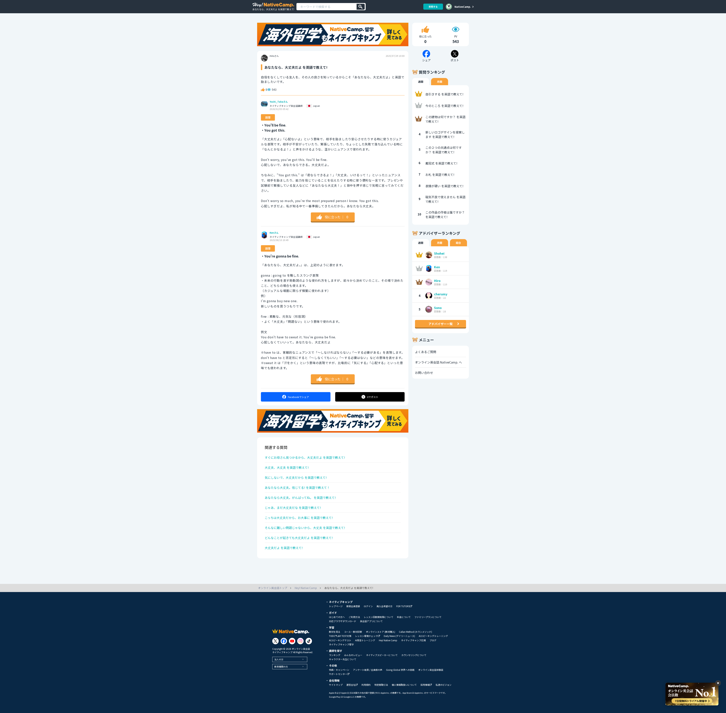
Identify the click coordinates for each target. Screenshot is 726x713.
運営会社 (350, 685)
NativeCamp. (463, 6)
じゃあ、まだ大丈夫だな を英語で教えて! (293, 507)
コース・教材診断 (353, 632)
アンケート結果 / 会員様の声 (367, 670)
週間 (420, 81)
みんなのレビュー (353, 655)
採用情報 (425, 685)
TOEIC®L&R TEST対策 (340, 636)
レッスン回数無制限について (378, 617)
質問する (433, 6)
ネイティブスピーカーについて (382, 655)
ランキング (334, 655)
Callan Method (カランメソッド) (415, 632)
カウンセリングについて (413, 655)
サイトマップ (336, 685)
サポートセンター (338, 674)
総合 (458, 243)
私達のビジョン (443, 685)
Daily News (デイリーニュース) (399, 636)
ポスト (372, 397)
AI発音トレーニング (365, 640)
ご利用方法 (354, 617)
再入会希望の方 (384, 606)
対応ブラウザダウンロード (342, 621)
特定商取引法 (381, 685)
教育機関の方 (281, 666)
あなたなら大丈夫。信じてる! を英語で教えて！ (297, 487)
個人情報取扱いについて (404, 685)
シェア (298, 397)
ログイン (368, 606)
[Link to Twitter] (275, 641)
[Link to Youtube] (292, 641)
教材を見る (334, 632)
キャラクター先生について (342, 659)
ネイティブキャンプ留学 (341, 644)
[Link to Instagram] (300, 641)
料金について (404, 617)
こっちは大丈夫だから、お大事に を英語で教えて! (299, 517)
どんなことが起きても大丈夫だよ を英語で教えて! (299, 537)
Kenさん (274, 233)
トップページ (336, 606)
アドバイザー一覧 (440, 323)
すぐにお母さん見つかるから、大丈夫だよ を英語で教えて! (305, 457)
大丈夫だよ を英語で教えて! (284, 547)
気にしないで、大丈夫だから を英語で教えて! (296, 477)
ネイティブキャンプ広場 (413, 640)
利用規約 (366, 685)
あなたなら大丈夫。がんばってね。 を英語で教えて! (300, 497)
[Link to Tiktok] (309, 641)
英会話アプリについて (371, 621)
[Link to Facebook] (284, 641)
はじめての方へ (337, 617)
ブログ (433, 640)
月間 (439, 81)
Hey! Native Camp (388, 640)
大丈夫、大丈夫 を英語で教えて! (287, 467)
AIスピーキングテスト (340, 640)
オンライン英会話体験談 (430, 670)
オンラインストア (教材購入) (380, 632)
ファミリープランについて (427, 617)
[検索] (361, 7)
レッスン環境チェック (366, 636)
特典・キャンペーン (339, 670)
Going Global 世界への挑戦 (400, 670)
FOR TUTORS (403, 606)
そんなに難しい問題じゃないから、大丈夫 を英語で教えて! (305, 527)
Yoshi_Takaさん (279, 102)
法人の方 (278, 659)
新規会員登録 (353, 606)
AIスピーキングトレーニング (433, 636)
